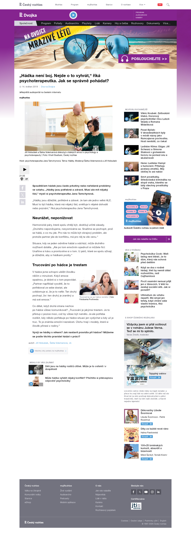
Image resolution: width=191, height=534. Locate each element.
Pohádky (130, 211)
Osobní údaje (136, 521)
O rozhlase (126, 5)
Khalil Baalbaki (55, 155)
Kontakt (99, 506)
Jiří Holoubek (42, 343)
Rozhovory (137, 23)
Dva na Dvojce (48, 86)
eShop (28, 502)
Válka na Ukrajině (33, 490)
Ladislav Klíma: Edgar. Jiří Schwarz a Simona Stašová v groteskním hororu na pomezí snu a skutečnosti (155, 152)
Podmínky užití (151, 521)
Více (166, 23)
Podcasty (64, 498)
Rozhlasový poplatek (106, 510)
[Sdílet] (26, 179)
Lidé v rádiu (101, 498)
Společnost (26, 23)
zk (70, 343)
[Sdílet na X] (22, 195)
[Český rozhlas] (30, 4)
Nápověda (100, 494)
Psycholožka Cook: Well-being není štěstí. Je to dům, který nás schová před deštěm (155, 258)
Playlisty (87, 23)
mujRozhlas (92, 5)
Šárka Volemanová (59, 343)
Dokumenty (153, 23)
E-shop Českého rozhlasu (140, 318)
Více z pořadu (133, 250)
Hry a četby (131, 207)
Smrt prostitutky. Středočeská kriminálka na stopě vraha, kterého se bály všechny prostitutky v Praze (156, 182)
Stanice (109, 5)
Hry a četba (121, 23)
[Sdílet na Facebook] (22, 188)
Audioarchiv (141, 15)
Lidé (97, 23)
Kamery (139, 18)
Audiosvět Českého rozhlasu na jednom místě (144, 228)
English (163, 521)
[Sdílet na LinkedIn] (22, 202)
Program (74, 5)
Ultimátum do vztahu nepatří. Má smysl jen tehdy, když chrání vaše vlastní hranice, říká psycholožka (154, 301)
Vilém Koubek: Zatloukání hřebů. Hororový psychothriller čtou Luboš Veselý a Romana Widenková (155, 119)
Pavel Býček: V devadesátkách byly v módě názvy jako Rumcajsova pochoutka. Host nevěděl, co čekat (154, 135)
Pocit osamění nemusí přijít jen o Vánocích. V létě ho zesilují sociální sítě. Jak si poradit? (156, 285)
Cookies (124, 521)
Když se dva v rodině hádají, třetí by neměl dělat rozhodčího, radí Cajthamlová (156, 271)
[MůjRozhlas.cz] (24, 98)
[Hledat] (168, 4)
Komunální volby (33, 494)
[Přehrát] (24, 169)
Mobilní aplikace (68, 502)
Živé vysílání (131, 216)
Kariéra (99, 502)
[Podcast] (21, 179)
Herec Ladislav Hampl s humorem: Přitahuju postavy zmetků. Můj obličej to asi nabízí (153, 167)
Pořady (58, 23)
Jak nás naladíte (103, 490)
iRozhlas (58, 5)
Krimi (143, 207)
